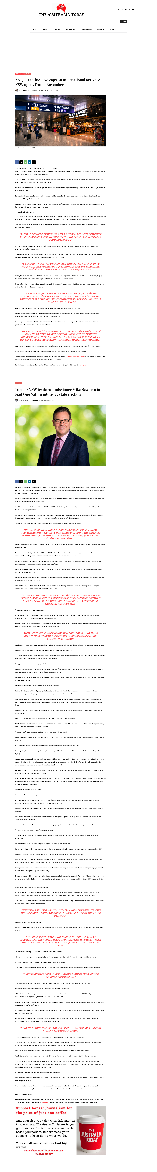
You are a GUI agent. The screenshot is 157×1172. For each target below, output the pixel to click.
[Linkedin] (126, 9)
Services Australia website (76, 357)
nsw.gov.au (83, 365)
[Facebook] (119, 9)
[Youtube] (133, 9)
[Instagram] (122, 9)
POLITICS (28, 73)
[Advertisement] (78, 52)
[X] (129, 9)
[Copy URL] (34, 162)
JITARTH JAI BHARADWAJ (29, 90)
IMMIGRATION (20, 73)
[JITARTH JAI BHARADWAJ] (17, 90)
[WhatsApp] (25, 162)
